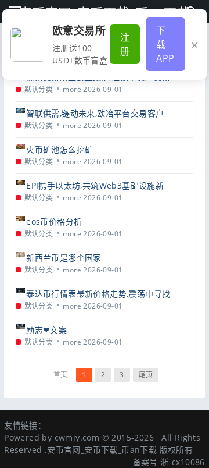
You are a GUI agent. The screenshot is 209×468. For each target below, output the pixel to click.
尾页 (146, 375)
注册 (124, 44)
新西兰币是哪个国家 (64, 257)
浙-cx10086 (182, 461)
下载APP (165, 44)
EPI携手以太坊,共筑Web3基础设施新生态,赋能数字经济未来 (95, 185)
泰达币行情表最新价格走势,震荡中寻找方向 (98, 293)
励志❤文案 (46, 329)
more (72, 89)
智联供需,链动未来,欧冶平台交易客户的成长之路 (95, 113)
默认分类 (38, 89)
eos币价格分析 (54, 221)
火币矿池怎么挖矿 (59, 149)
